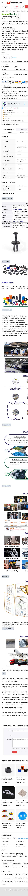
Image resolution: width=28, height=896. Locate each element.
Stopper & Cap (5, 844)
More (3, 884)
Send (15, 752)
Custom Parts (5, 841)
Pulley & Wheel (19, 844)
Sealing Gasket (19, 841)
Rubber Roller (5, 847)
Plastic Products (15, 11)
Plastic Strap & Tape (16, 863)
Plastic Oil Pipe (18, 878)
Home (3, 11)
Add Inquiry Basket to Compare (10, 124)
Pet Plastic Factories (8, 874)
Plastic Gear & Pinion (21, 847)
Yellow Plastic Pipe (7, 881)
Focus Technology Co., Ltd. (19, 890)
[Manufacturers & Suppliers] (14, 2)
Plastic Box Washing (8, 867)
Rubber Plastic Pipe (7, 878)
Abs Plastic (18, 874)
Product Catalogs (23, 838)
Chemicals (8, 11)
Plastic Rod (5, 863)
